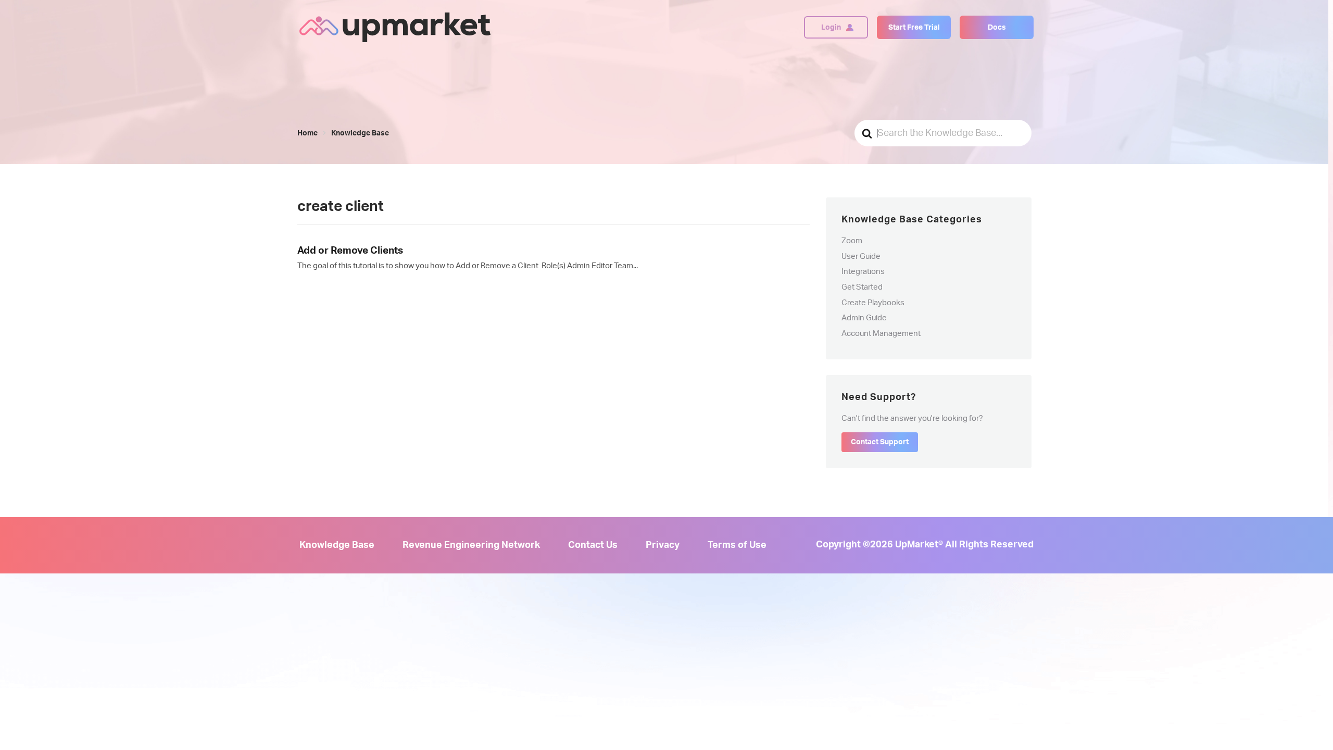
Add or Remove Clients (350, 251)
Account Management (881, 334)
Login (831, 27)
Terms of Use (737, 545)
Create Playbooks (872, 303)
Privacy (663, 545)
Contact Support (880, 442)
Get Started (862, 287)
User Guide (861, 256)
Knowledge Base (336, 545)
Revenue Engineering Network (471, 545)
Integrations (863, 272)
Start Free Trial (914, 27)
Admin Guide (864, 318)
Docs (997, 27)
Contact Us (593, 545)
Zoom (851, 241)
